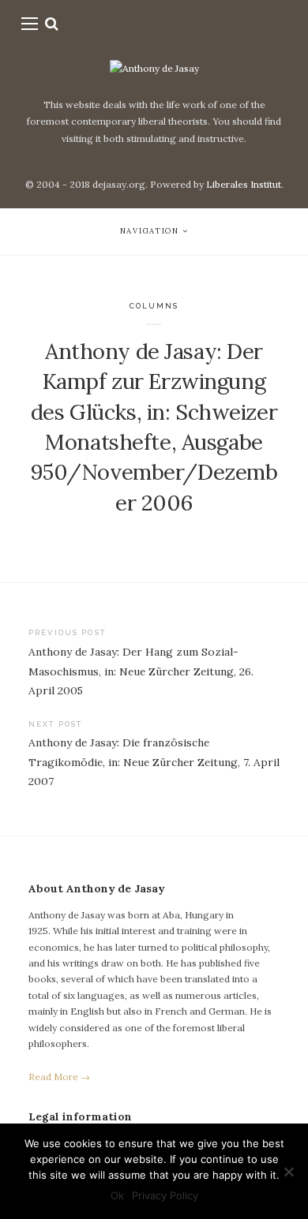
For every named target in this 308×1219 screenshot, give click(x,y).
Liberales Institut (243, 184)
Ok (117, 1195)
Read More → (59, 1077)
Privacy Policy (165, 1195)
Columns (154, 305)
